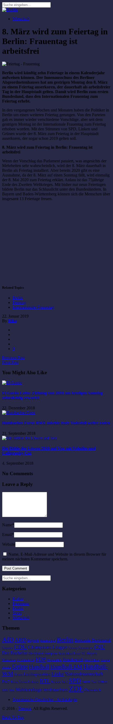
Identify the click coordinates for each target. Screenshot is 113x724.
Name (8, 525)
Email (8, 534)
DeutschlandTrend (69, 653)
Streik (86, 682)
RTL (45, 681)
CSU (99, 647)
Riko (12, 321)
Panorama (21, 603)
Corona (72, 647)
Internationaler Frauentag (33, 307)
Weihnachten (55, 689)
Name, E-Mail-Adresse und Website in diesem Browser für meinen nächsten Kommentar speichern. (54, 556)
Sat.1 (65, 681)
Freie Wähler (92, 660)
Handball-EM (66, 666)
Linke (58, 674)
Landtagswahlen (37, 674)
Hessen (18, 674)
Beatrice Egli (48, 640)
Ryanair (56, 681)
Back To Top (13, 717)
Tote (94, 681)
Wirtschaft (21, 19)
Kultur (18, 599)
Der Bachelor (15, 653)
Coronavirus (85, 647)
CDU (20, 646)
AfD (8, 639)
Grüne (20, 666)
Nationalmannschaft (84, 674)
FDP (40, 659)
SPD (75, 680)
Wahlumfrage (29, 689)
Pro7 (6, 681)
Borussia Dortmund (92, 640)
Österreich (92, 690)
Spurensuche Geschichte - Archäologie (45, 699)
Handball (39, 666)
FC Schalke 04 (25, 660)
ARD (20, 640)
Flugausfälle (54, 660)
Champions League (47, 647)
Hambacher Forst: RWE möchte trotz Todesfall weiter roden (56, 423)
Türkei (102, 682)
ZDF (76, 688)
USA (5, 690)
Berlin (18, 298)
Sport (17, 613)
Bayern (33, 640)
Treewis (24, 708)
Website (8, 544)
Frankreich (73, 659)
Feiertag (19, 302)
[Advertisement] (46, 242)
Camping (7, 647)
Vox (11, 690)
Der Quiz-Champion (43, 653)
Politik (18, 608)
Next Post (10, 362)
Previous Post (13, 357)
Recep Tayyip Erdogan (25, 681)
